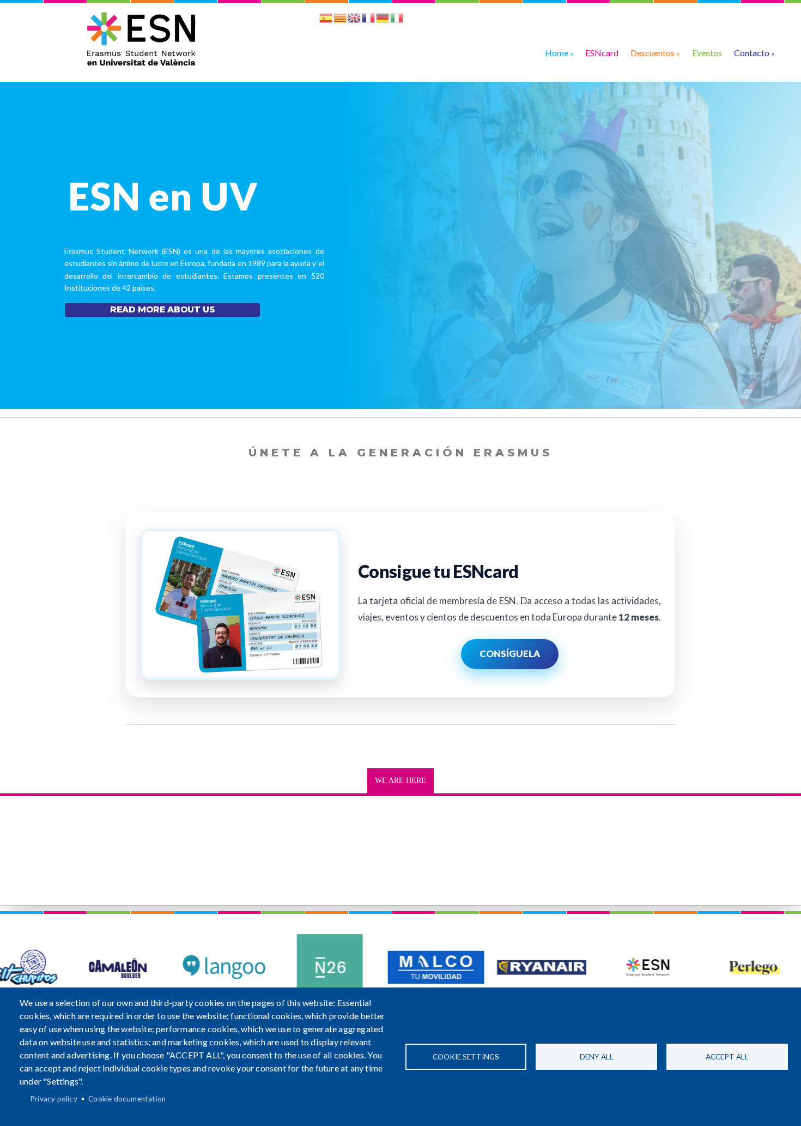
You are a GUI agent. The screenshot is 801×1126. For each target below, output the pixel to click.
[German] (382, 19)
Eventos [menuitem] (707, 52)
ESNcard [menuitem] (601, 52)
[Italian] (396, 19)
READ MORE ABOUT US (162, 309)
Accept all (727, 1056)
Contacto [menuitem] (751, 52)
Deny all (597, 1056)
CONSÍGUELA (510, 653)
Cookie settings (466, 1056)
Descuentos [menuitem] (652, 52)
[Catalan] (340, 19)
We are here (400, 780)
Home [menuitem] (556, 52)
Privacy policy (53, 1098)
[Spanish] (325, 19)
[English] (354, 19)
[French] (368, 19)
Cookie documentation (127, 1098)
